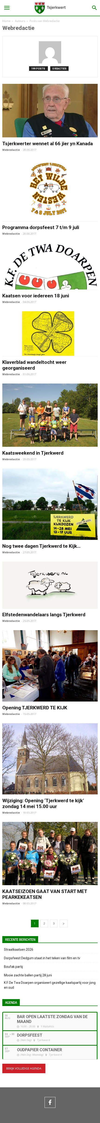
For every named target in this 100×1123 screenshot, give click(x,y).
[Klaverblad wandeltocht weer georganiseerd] (50, 354)
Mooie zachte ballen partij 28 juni (28, 975)
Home (6, 21)
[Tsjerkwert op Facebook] (50, 1102)
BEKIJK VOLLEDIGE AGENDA (23, 1068)
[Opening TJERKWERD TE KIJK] (50, 699)
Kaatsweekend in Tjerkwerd (32, 453)
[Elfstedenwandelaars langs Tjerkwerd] (50, 606)
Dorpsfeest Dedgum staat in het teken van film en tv (42, 958)
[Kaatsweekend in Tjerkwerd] (50, 445)
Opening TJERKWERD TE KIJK (34, 708)
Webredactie (11, 149)
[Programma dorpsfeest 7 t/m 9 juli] (50, 219)
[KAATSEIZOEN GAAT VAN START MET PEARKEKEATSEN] (50, 883)
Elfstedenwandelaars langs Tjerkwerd (43, 614)
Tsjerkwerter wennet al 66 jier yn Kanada (47, 143)
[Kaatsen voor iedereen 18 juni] (50, 287)
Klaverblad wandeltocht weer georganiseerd (34, 365)
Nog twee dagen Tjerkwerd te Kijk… (41, 546)
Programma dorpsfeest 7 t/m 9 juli (40, 227)
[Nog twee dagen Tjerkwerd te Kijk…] (50, 538)
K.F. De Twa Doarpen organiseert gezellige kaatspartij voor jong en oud (50, 985)
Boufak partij (13, 967)
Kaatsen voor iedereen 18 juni (35, 296)
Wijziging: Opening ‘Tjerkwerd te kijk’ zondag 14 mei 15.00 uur (43, 803)
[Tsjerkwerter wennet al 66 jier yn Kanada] (50, 135)
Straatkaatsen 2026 (18, 949)
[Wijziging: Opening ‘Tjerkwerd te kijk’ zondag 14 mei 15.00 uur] (50, 792)
